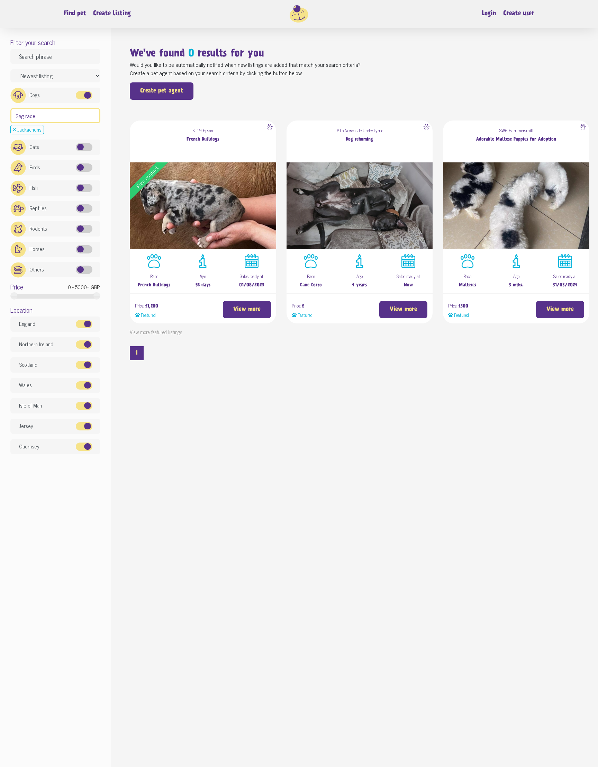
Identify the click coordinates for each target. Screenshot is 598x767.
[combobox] (55, 115)
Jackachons (29, 129)
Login (489, 14)
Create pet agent (161, 91)
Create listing (112, 14)
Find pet (75, 14)
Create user (518, 14)
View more (247, 309)
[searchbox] (15, 115)
